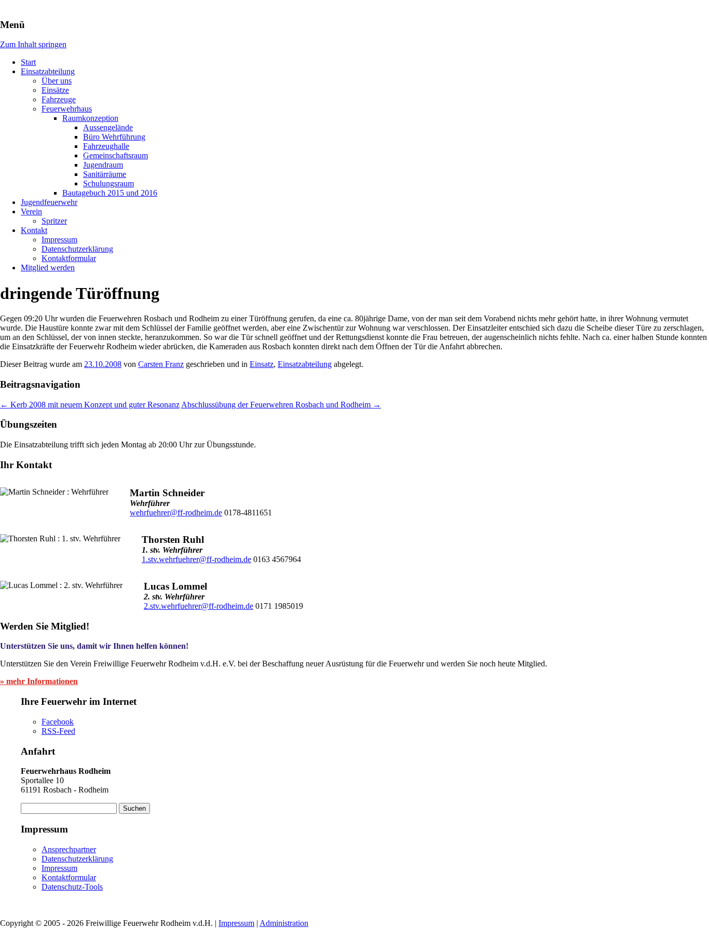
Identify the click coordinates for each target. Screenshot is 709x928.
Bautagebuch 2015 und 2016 (109, 192)
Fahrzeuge (59, 99)
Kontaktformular (69, 258)
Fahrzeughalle (106, 146)
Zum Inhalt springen (33, 44)
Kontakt (34, 230)
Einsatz (262, 364)
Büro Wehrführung (114, 136)
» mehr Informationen (39, 681)
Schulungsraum (108, 183)
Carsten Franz (161, 364)
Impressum (59, 239)
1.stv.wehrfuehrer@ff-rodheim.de (196, 559)
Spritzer (54, 220)
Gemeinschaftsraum (115, 155)
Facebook (58, 721)
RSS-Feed (58, 731)
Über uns (57, 80)
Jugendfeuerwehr (49, 202)
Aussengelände (108, 127)
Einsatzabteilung (48, 71)
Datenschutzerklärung (77, 248)
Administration (284, 923)
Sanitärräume (104, 174)
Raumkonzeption (90, 118)
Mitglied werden (48, 267)
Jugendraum (103, 164)
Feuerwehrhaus (67, 108)
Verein (31, 211)
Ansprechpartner (69, 849)
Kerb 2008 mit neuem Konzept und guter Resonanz (90, 404)
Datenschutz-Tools (72, 886)
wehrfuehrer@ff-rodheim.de (176, 512)
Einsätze (55, 90)
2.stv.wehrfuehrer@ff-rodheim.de (198, 606)
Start (28, 62)
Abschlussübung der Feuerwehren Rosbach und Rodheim (281, 404)
